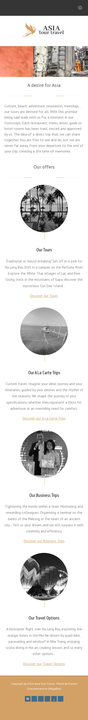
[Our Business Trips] (44, 454)
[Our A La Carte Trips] (44, 331)
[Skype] (47, 699)
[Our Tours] (44, 209)
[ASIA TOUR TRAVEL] (44, 35)
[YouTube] (54, 699)
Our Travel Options (44, 618)
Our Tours (44, 250)
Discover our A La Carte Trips (44, 418)
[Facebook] (34, 699)
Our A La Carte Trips (44, 373)
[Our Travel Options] (44, 577)
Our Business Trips (44, 495)
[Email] (28, 699)
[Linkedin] (41, 699)
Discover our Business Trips (44, 541)
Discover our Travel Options (44, 664)
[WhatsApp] (60, 699)
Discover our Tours (44, 296)
